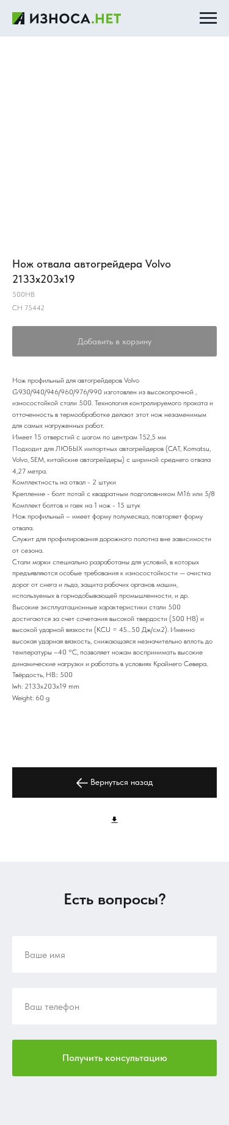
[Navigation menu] (208, 18)
